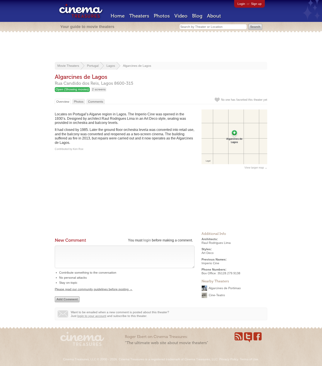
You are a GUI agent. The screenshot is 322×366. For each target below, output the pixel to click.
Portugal (93, 65)
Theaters (139, 16)
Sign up (256, 3)
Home (118, 16)
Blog (197, 16)
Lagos (110, 65)
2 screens (99, 89)
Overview (62, 101)
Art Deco (208, 253)
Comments (95, 101)
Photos (162, 16)
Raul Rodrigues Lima (216, 243)
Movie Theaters (68, 65)
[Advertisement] (161, 47)
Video (181, 16)
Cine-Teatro (217, 295)
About (214, 16)
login (147, 240)
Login (241, 3)
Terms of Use (249, 359)
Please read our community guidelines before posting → (94, 289)
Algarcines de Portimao (225, 288)
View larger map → (255, 167)
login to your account (91, 316)
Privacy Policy (228, 359)
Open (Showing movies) (72, 89)
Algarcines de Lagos (137, 65)
